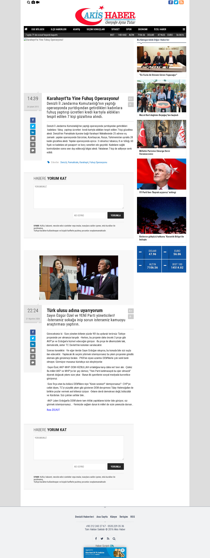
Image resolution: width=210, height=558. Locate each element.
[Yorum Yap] (32, 150)
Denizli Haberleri (84, 516)
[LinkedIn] (32, 132)
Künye (113, 516)
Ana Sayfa (102, 516)
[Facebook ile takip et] (170, 2)
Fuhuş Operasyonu (98, 162)
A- (130, 104)
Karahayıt (84, 162)
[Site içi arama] (28, 2)
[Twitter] (32, 126)
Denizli (64, 162)
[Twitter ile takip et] (176, 2)
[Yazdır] (32, 144)
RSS (132, 516)
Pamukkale (73, 162)
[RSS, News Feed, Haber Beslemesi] (181, 2)
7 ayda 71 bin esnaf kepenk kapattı (41, 35)
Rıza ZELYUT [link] (53, 409)
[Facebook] (32, 120)
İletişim (124, 516)
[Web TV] (37, 2)
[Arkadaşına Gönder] (32, 138)
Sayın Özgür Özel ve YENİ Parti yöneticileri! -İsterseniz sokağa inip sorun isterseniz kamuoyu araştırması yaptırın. (86, 319)
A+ (131, 98)
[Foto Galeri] (33, 2)
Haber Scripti (102, 545)
